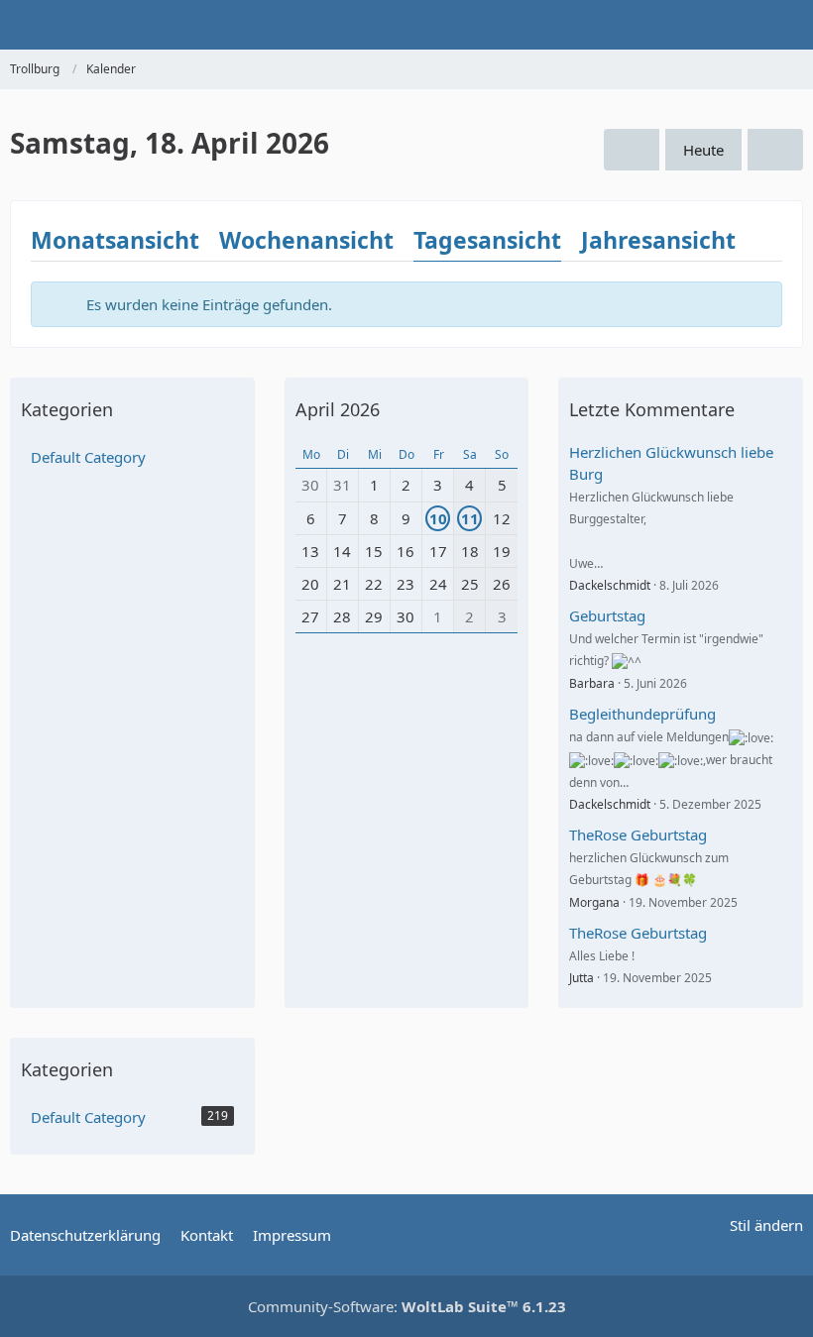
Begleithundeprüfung (642, 714)
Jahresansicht (658, 240)
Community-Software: (407, 1306)
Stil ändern (766, 1225)
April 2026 (337, 409)
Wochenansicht (306, 240)
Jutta (581, 977)
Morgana (594, 902)
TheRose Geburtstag (638, 834)
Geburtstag (607, 615)
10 (438, 518)
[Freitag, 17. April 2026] (631, 149)
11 (470, 518)
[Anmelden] (737, 25)
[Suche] (688, 25)
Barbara (592, 683)
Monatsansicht (115, 240)
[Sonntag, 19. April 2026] (775, 149)
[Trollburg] (10, 25)
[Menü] (787, 25)
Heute (703, 150)
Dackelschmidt (609, 585)
